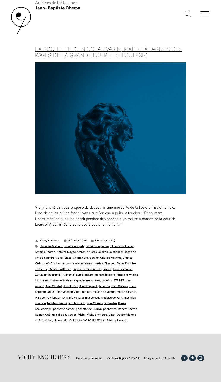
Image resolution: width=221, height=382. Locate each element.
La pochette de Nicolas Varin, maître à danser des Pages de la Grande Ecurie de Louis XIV (108, 52)
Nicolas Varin (76, 303)
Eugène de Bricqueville (87, 269)
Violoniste (75, 320)
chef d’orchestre (53, 263)
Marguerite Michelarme (50, 297)
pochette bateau (63, 309)
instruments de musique (65, 280)
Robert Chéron (127, 309)
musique (40, 303)
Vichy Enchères (50, 240)
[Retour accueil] (21, 34)
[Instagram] (200, 358)
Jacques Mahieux (51, 246)
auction (103, 252)
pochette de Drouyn (89, 309)
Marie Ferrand (75, 297)
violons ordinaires (122, 246)
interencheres (91, 280)
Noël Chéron (95, 303)
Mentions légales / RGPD (123, 358)
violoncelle (60, 320)
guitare (88, 274)
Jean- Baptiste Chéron (113, 286)
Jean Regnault (88, 286)
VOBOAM (89, 320)
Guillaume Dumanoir (47, 274)
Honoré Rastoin (105, 274)
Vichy (81, 314)
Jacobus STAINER (113, 280)
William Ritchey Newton (112, 320)
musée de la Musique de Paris (104, 297)
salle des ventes (66, 314)
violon (48, 320)
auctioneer (116, 252)
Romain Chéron (45, 314)
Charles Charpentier (86, 257)
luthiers (86, 291)
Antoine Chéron (45, 252)
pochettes (110, 309)
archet (81, 252)
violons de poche (97, 246)
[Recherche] (187, 14)
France (107, 269)
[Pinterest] (192, 358)
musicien (130, 297)
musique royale (74, 246)
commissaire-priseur (79, 263)
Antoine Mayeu (66, 252)
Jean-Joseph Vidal (68, 291)
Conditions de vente (88, 358)
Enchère (130, 263)
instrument (42, 280)
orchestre (110, 303)
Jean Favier (70, 286)
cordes (98, 263)
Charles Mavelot (110, 257)
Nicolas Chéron (57, 303)
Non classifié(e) (105, 240)
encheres (41, 269)
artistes (92, 252)
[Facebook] (184, 358)
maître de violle (126, 291)
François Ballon (122, 269)
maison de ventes (104, 291)
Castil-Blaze (63, 257)
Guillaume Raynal (72, 274)
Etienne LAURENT (59, 269)
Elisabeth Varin (114, 263)
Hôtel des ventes (127, 274)
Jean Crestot (53, 286)
